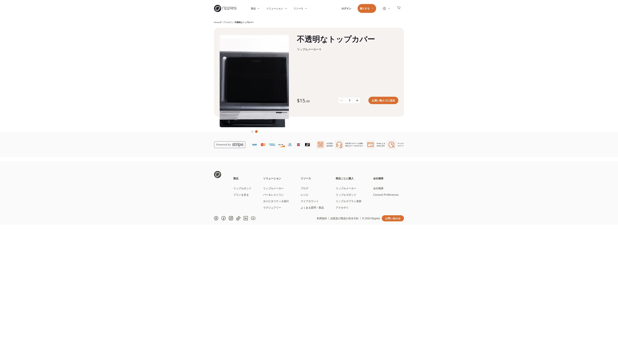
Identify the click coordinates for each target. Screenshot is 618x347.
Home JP (218, 22)
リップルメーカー (273, 188)
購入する (365, 8)
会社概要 (378, 178)
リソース (298, 8)
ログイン (346, 8)
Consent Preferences (386, 194)
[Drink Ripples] (225, 8)
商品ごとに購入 (345, 178)
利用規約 (322, 218)
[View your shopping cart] (399, 8)
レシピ (304, 194)
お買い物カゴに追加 (383, 100)
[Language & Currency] (386, 8)
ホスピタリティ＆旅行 (276, 201)
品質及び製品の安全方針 (344, 218)
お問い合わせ (393, 218)
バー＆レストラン (273, 194)
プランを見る (241, 194)
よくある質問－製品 (312, 207)
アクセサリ (228, 22)
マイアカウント (310, 201)
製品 (253, 8)
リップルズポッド (346, 194)
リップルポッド (242, 188)
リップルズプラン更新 (348, 201)
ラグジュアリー (272, 207)
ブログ (304, 188)
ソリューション (274, 8)
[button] (216, 218)
